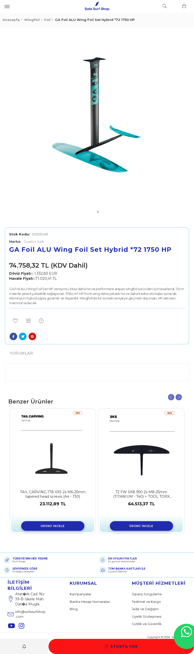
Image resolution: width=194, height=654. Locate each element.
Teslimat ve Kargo (146, 602)
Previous (171, 397)
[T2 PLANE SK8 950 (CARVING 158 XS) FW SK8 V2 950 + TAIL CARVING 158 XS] (57, 448)
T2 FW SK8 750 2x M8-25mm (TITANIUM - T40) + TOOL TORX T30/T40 (146, 495)
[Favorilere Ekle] (15, 321)
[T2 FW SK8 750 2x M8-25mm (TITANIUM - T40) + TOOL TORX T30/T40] (146, 448)
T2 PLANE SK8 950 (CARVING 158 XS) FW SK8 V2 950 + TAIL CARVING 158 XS (57, 495)
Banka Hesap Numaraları (90, 602)
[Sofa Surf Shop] (97, 6)
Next (179, 397)
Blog (74, 609)
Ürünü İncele (57, 526)
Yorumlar (21, 353)
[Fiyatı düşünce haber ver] (41, 321)
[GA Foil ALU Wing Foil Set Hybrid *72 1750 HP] (97, 123)
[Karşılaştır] (28, 321)
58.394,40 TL (145, 503)
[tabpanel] (97, 123)
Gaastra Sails (26, 241)
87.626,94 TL (57, 503)
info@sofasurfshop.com (30, 614)
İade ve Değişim (145, 609)
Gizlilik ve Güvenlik (147, 624)
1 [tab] (98, 212)
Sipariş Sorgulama (147, 594)
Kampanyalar (80, 594)
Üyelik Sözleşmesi (146, 616)
